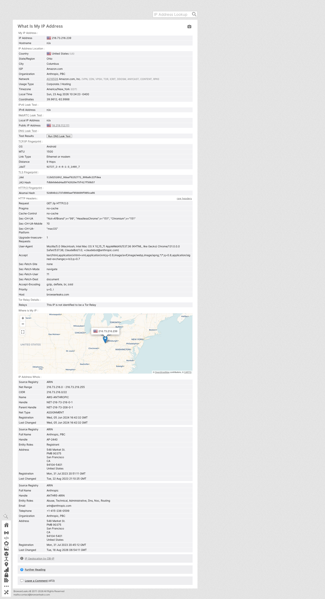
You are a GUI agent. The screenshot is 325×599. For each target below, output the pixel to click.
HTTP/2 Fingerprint (30, 187)
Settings (11, 592)
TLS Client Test (11, 574)
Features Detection (11, 569)
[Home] (54, 10)
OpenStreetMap (162, 372)
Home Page (11, 524)
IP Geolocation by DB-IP (39, 558)
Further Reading (35, 569)
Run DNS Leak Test (59, 136)
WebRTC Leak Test (11, 543)
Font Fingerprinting (11, 559)
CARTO (187, 372)
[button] (105, 339)
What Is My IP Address (40, 26)
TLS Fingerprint (27, 172)
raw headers (184, 198)
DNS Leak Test (27, 130)
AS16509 (52, 78)
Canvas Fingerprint (11, 548)
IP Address (11, 532)
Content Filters (11, 580)
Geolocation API (11, 564)
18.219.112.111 (60, 125)
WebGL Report (11, 553)
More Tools (11, 586)
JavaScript (11, 538)
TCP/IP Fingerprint (29, 141)
